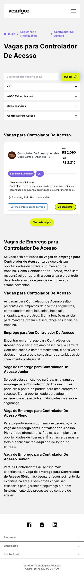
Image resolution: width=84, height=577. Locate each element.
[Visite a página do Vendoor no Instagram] (42, 525)
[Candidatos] (42, 546)
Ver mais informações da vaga (28, 206)
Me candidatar (65, 206)
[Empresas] (42, 537)
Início (11, 33)
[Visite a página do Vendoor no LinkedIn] (55, 525)
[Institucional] (42, 554)
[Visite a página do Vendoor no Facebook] (29, 525)
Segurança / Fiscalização (28, 33)
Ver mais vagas (42, 222)
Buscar (68, 76)
